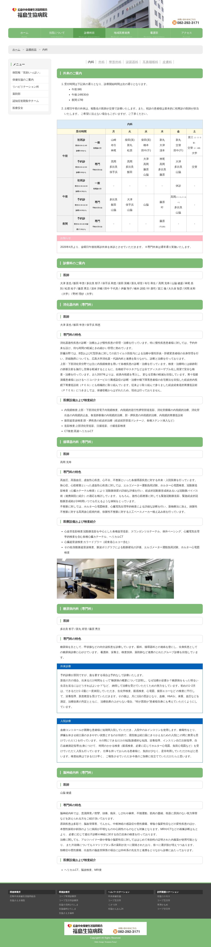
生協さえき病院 (17, 900)
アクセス (186, 34)
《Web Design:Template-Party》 (105, 942)
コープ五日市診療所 (68, 900)
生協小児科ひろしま (68, 904)
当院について (57, 34)
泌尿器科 (132, 62)
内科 (91, 62)
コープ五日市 (114, 900)
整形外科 (115, 62)
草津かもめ (162, 904)
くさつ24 (112, 904)
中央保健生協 (114, 896)
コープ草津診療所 (67, 896)
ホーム (24, 34)
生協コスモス (163, 896)
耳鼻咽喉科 (150, 62)
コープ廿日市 (163, 909)
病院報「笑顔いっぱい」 (27, 72)
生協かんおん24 (115, 909)
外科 (101, 62)
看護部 (154, 34)
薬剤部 (16, 93)
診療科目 (89, 34)
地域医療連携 (122, 34)
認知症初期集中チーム (26, 101)
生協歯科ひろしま (67, 909)
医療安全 (18, 108)
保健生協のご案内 (23, 79)
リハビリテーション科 (26, 86)
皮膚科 (167, 62)
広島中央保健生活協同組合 (23, 896)
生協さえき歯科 (66, 913)
